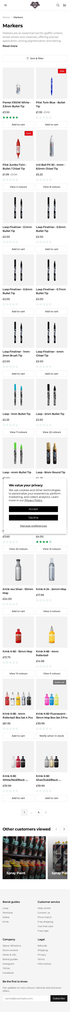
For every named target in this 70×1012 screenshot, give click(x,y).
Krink (6, 921)
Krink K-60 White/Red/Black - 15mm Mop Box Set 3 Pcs (18, 778)
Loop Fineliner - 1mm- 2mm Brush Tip (16, 353)
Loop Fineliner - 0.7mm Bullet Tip (51, 291)
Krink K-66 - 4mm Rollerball (47, 653)
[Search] (58, 5)
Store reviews (10, 950)
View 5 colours (51, 673)
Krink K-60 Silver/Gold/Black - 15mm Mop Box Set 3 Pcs (51, 778)
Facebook (8, 972)
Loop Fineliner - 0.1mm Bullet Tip (17, 229)
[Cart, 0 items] (64, 5)
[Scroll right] (64, 829)
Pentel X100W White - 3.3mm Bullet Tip (17, 104)
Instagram (8, 963)
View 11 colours (18, 432)
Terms (41, 959)
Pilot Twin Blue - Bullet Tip (50, 104)
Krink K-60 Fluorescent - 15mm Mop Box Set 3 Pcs (51, 715)
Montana (8, 912)
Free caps (43, 930)
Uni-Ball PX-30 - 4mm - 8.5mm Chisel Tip (50, 166)
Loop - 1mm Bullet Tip (16, 413)
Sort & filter (37, 58)
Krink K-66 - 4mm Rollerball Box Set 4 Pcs (18, 715)
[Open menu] (5, 5)
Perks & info (9, 954)
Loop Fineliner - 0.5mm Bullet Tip (17, 291)
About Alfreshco (12, 945)
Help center (44, 908)
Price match (45, 917)
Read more (10, 46)
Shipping (43, 950)
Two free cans (45, 926)
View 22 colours (52, 432)
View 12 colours (52, 548)
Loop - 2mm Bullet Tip (50, 413)
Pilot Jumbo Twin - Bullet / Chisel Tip (15, 166)
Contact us (44, 912)
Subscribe (59, 998)
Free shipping (45, 921)
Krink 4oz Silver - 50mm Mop (18, 591)
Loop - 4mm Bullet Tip (17, 472)
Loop (5, 908)
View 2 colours (18, 186)
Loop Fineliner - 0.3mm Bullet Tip (51, 229)
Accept (33, 509)
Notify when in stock (52, 735)
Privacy (42, 954)
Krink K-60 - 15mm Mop (17, 651)
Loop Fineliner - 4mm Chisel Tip (50, 353)
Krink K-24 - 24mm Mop (51, 589)
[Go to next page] (45, 812)
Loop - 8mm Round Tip (50, 472)
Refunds (42, 945)
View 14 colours (18, 673)
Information (44, 963)
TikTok (6, 968)
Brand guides (10, 959)
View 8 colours (51, 186)
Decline (33, 517)
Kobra (6, 917)
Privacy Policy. (33, 500)
